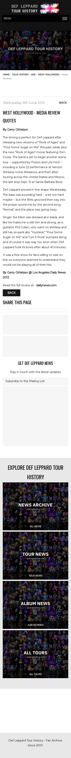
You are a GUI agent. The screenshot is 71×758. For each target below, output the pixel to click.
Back (63, 102)
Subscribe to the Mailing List (25, 381)
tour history (20, 74)
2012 (33, 74)
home (6, 74)
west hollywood (48, 74)
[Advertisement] (36, 87)
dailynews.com (46, 285)
